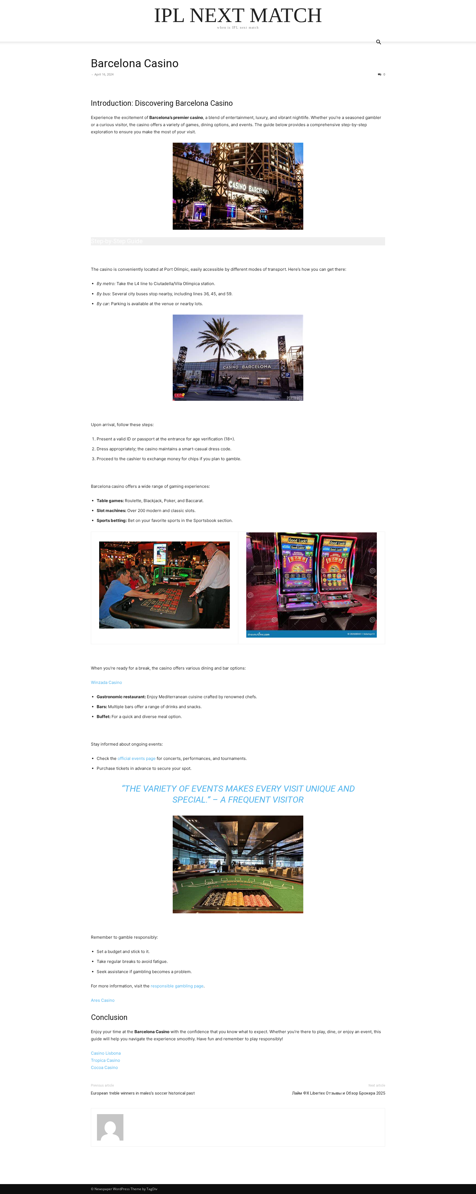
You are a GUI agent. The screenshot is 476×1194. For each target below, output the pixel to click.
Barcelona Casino (135, 63)
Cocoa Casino (104, 1067)
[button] (378, 42)
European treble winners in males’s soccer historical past (143, 1093)
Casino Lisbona (106, 1053)
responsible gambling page (177, 986)
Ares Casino (103, 1000)
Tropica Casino (105, 1060)
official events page (137, 758)
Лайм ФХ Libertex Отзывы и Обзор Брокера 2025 (338, 1093)
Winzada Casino (106, 682)
